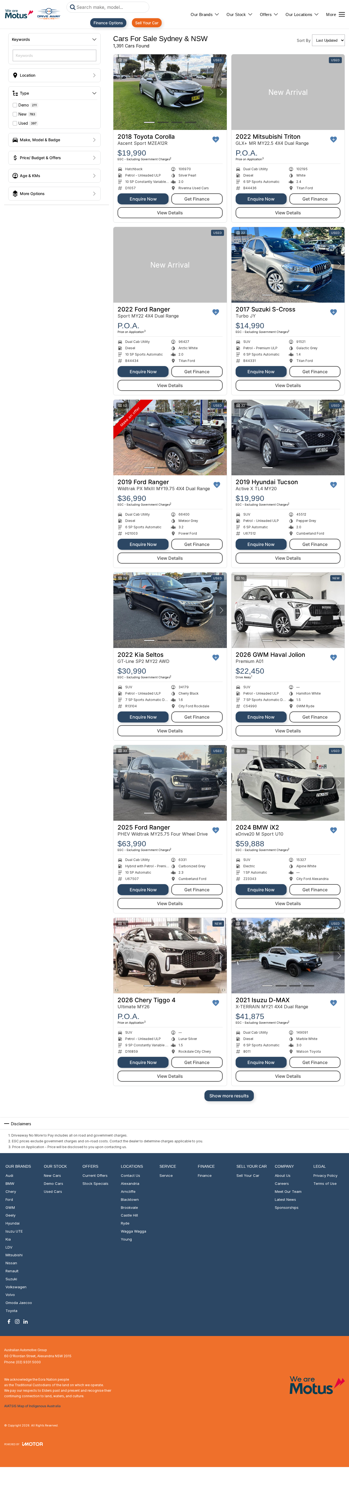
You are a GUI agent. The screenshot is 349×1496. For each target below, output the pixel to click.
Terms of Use (325, 1183)
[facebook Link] (9, 1321)
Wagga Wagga (133, 1231)
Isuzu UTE (14, 1231)
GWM (10, 1207)
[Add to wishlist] (216, 139)
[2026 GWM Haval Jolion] (288, 610)
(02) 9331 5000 (28, 1362)
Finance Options (108, 22)
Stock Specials (95, 1183)
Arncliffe (128, 1191)
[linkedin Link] (25, 1321)
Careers (282, 1183)
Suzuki (11, 1279)
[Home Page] (32, 14)
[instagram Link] (17, 1321)
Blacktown (130, 1199)
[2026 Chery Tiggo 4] (170, 955)
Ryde (125, 1223)
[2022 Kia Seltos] (170, 610)
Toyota (11, 1310)
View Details (170, 212)
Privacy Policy (325, 1175)
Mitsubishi (14, 1255)
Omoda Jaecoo (19, 1302)
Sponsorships (287, 1207)
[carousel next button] (221, 92)
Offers (266, 14)
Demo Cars (53, 1183)
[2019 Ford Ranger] (170, 437)
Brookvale (129, 1207)
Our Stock (236, 14)
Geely (10, 1215)
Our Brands (202, 14)
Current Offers (95, 1175)
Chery (11, 1191)
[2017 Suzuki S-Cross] (288, 265)
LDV (9, 1247)
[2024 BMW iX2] (288, 783)
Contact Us (130, 1175)
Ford (9, 1199)
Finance (205, 1175)
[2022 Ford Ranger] (170, 265)
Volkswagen (16, 1287)
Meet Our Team (288, 1191)
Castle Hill (129, 1215)
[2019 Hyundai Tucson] (288, 437)
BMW (10, 1183)
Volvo (10, 1294)
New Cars (52, 1175)
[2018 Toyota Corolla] (170, 92)
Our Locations (299, 14)
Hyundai (13, 1223)
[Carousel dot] (149, 122)
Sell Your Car (146, 22)
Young (126, 1239)
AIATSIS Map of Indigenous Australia (32, 1406)
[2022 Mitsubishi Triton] (288, 92)
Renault (12, 1271)
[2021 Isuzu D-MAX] (288, 955)
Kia (8, 1239)
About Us (283, 1175)
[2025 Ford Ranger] (170, 783)
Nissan (11, 1263)
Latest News (285, 1199)
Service (166, 1175)
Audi (9, 1175)
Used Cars (53, 1191)
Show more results (229, 1095)
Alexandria (130, 1183)
